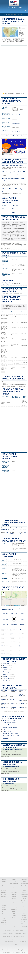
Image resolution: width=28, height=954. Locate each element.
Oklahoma (24, 879)
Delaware (3, 901)
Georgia (4, 905)
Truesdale (21, 637)
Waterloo (12, 699)
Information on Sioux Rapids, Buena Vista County (13, 21)
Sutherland (12, 649)
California (3, 892)
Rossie (20, 633)
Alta (2, 645)
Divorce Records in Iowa (10, 727)
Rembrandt (16, 608)
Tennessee (24, 896)
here (17, 95)
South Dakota (24, 894)
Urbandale (21, 703)
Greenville (10, 609)
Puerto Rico (24, 885)
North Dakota (14, 917)
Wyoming (24, 926)
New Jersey (14, 907)
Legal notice (5, 950)
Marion (3, 707)
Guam (3, 907)
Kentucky (3, 922)
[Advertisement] (14, 68)
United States (15, 205)
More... (3, 372)
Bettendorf (21, 707)
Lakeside (21, 649)
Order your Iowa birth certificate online (17, 136)
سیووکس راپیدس (5, 529)
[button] (3, 593)
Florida (4, 903)
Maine (14, 879)
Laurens (21, 641)
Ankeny (3, 699)
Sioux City (4, 695)
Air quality (8, 280)
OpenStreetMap (17, 605)
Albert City (3, 641)
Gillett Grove (13, 637)
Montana (14, 896)
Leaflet (7, 605)
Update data (13, 950)
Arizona (4, 888)
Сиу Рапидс (13, 533)
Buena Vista (15, 211)
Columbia (3, 896)
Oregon (24, 881)
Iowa (5, 14)
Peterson (3, 637)
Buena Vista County (11, 14)
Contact (12, 952)
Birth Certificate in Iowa (9, 720)
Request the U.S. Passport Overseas (13, 736)
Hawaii (4, 909)
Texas (24, 898)
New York (14, 911)
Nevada (14, 900)
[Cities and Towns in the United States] (14, 3)
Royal (11, 641)
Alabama (4, 879)
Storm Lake (13, 645)
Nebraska (14, 898)
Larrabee (21, 653)
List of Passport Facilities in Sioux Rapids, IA (11, 299)
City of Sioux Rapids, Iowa (14, 7)
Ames (20, 700)
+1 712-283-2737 (16, 114)
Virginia (24, 917)
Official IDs (6, 729)
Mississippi (14, 892)
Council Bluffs (4, 703)
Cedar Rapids (13, 690)
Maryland (14, 881)
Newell (5, 667)
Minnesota (14, 890)
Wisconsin (24, 924)
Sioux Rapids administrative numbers (10, 456)
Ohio (14, 926)
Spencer (21, 645)
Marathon (22, 624)
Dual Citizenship (7, 738)
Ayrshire (3, 653)
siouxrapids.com (6, 42)
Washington (24, 919)
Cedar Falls (13, 707)
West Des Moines (21, 695)
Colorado (3, 894)
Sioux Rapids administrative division (10, 200)
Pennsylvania (24, 883)
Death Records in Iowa (9, 722)
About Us (6, 952)
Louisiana (3, 924)
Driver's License (7, 731)
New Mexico (14, 909)
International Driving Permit (10, 733)
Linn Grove (23, 608)
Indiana (4, 916)
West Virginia (24, 921)
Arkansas (3, 890)
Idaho (3, 911)
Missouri (14, 894)
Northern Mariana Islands (14, 922)
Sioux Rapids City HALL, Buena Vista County (11, 101)
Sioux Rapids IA (21, 14)
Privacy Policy (22, 950)
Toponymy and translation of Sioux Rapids (13, 522)
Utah (24, 913)
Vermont (24, 915)
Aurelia (11, 653)
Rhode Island (24, 888)
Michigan (14, 887)
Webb (3, 609)
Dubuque (12, 703)
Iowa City (12, 695)
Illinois (4, 914)
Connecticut (4, 898)
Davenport (21, 690)
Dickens (3, 649)
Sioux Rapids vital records (18, 131)
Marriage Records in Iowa (10, 725)
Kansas (4, 920)
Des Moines (4, 690)
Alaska (4, 881)
